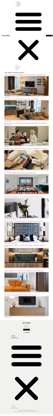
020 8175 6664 (26, 327)
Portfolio (18, 6)
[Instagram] (24, 332)
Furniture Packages (19, 3)
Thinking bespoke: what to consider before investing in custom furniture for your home (26, 148)
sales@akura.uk (26, 325)
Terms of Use (13, 336)
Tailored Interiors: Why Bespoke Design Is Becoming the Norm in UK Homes (23, 221)
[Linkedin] (27, 332)
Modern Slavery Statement (15, 408)
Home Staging (18, 4)
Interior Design (18, 5)
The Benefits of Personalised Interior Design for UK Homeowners (20, 295)
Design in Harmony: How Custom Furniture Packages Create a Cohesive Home (24, 270)
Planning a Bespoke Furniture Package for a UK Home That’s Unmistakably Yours (24, 75)
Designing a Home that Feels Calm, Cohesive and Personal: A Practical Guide (23, 197)
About (17, 1)
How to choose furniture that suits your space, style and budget (20, 172)
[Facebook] (28, 332)
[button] (28, 36)
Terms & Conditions (14, 337)
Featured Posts (18, 2)
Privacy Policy (13, 335)
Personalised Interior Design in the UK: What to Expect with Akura (21, 99)
